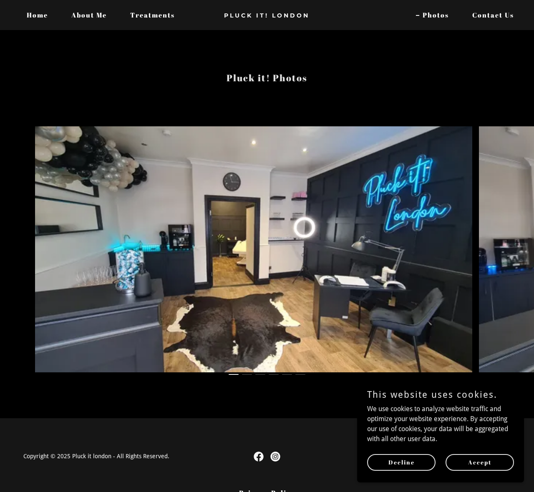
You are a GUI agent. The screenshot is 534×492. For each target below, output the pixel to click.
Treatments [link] (152, 15)
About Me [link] (89, 15)
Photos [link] (436, 15)
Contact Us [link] (493, 15)
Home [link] (37, 15)
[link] (267, 15)
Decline (401, 462)
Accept (480, 462)
